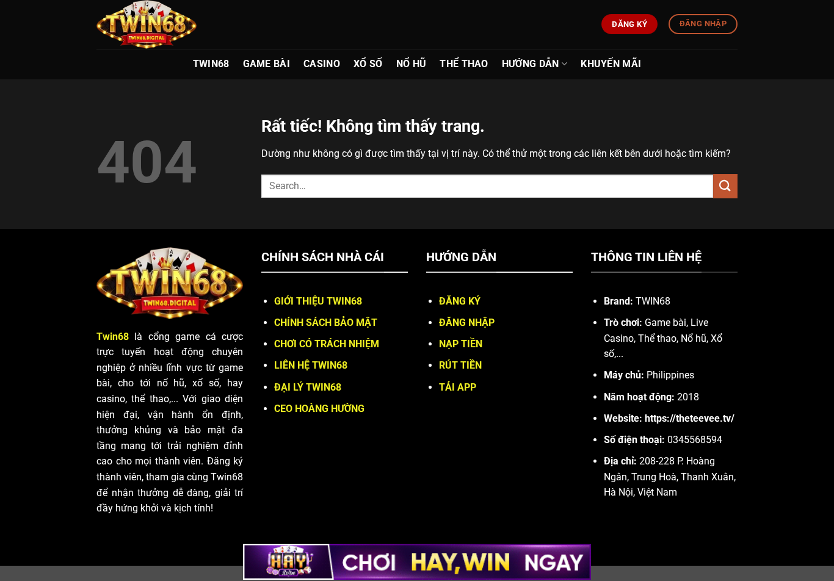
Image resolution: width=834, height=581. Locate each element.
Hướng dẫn (530, 64)
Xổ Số (368, 64)
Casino (321, 64)
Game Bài (267, 64)
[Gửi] (725, 186)
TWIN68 (211, 64)
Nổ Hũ (411, 64)
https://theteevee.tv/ (689, 418)
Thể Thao (464, 64)
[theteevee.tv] (174, 24)
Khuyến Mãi (611, 64)
